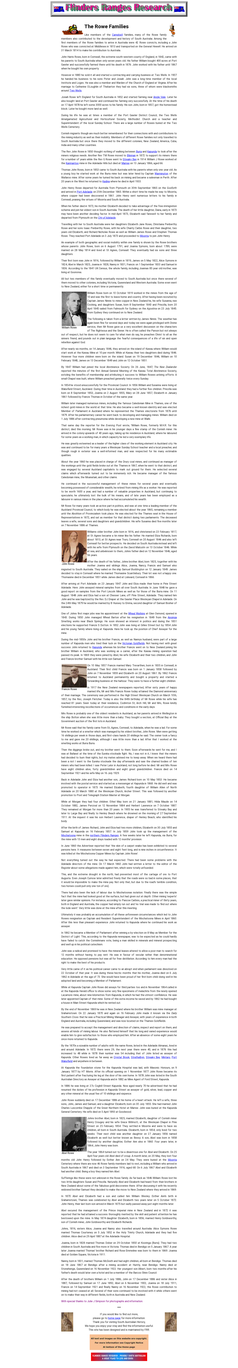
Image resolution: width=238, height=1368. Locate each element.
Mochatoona (68, 835)
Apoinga (172, 617)
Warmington (161, 173)
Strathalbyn (137, 1057)
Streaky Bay (130, 159)
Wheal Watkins (136, 613)
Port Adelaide (84, 191)
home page (114, 1318)
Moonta (144, 235)
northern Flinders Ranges (104, 835)
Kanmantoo (72, 163)
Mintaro (165, 1057)
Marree (125, 163)
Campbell (117, 34)
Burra (139, 151)
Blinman (131, 155)
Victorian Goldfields (133, 643)
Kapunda (152, 151)
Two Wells (75, 90)
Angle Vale (159, 97)
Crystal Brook (122, 1057)
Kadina (106, 181)
